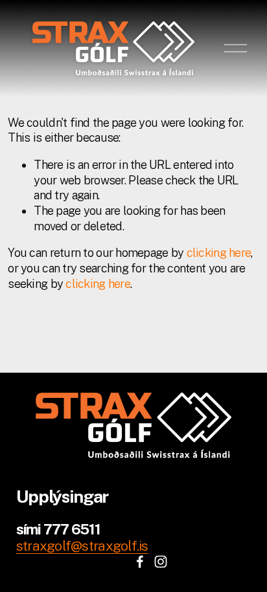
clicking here (219, 252)
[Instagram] (160, 561)
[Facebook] (140, 561)
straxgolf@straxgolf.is (82, 546)
